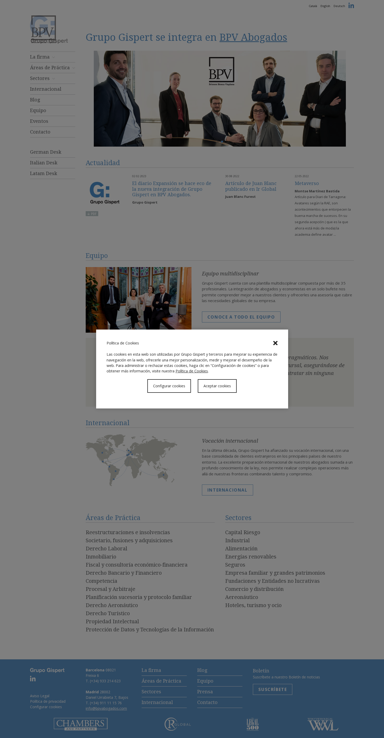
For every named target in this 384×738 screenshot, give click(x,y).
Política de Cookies (192, 370)
